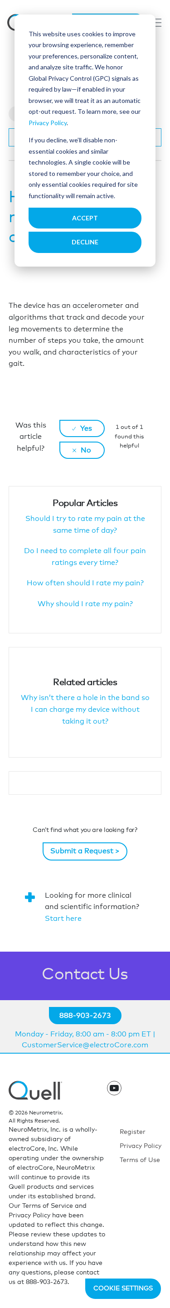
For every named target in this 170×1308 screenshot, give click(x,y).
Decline (85, 242)
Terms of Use (140, 1160)
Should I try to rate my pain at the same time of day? (85, 524)
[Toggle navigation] (156, 22)
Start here (63, 918)
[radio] (82, 428)
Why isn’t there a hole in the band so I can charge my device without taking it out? (85, 709)
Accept (85, 218)
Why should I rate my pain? (85, 604)
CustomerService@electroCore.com (85, 1045)
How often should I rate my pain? (85, 583)
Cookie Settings (123, 1288)
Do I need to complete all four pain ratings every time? (85, 556)
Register (133, 1132)
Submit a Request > (85, 851)
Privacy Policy (48, 122)
